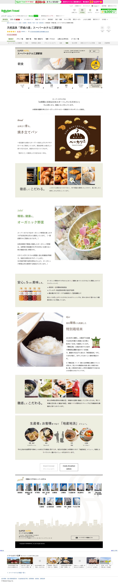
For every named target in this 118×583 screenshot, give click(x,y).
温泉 (61, 43)
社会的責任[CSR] (23, 578)
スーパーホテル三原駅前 (15, 43)
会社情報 (3, 578)
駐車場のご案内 (36, 43)
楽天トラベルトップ (12, 22)
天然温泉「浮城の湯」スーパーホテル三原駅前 (34, 27)
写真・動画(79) (38, 39)
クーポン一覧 (75, 39)
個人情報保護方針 (12, 578)
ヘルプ (71, 6)
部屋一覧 (28, 39)
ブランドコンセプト (50, 43)
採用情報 (31, 578)
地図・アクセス (50, 39)
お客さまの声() (63, 39)
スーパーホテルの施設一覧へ (17, 572)
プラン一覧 (20, 39)
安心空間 (74, 43)
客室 (27, 43)
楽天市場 (104, 6)
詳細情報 (107, 43)
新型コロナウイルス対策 (88, 43)
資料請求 (42, 578)
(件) (23, 31)
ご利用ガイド (78, 6)
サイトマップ (86, 6)
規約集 (37, 578)
